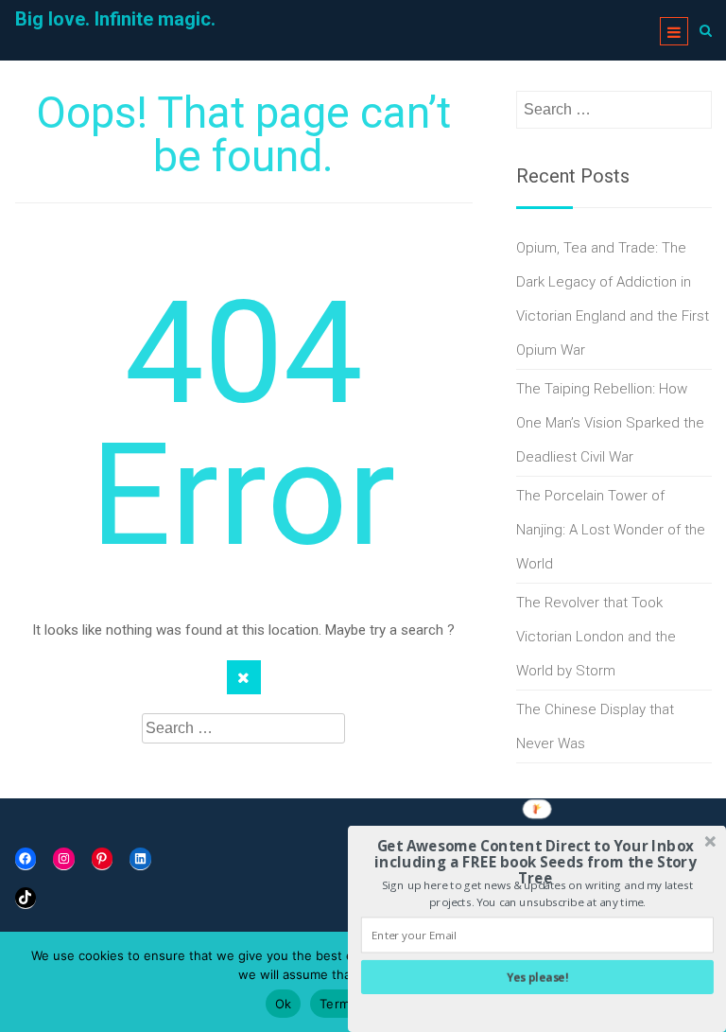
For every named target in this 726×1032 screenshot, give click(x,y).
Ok (283, 1003)
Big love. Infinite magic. (115, 19)
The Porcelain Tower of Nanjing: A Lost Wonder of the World (610, 529)
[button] (535, 862)
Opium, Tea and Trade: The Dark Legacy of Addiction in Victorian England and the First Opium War (612, 299)
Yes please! (537, 977)
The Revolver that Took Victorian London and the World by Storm (596, 636)
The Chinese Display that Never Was (595, 726)
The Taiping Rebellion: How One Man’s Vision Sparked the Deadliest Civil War (610, 422)
